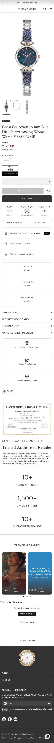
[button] (3, 3)
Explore (15, 591)
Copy (47, 233)
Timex (14, 589)
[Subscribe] (48, 703)
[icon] (42, 556)
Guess (40, 589)
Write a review (27, 613)
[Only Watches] (27, 9)
